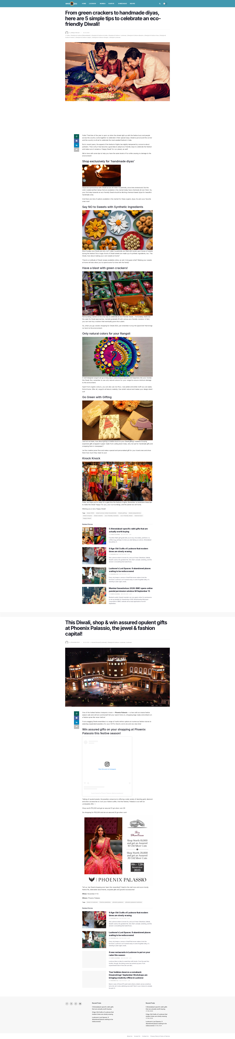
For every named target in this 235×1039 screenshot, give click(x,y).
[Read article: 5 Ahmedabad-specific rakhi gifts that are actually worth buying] (94, 535)
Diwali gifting (122, 513)
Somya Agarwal (115, 534)
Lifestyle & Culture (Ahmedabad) (80, 35)
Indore (132, 3)
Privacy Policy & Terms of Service (160, 1036)
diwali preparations (135, 513)
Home (84, 3)
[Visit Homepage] (71, 3)
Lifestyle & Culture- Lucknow (117, 35)
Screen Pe (137, 1036)
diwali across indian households (106, 513)
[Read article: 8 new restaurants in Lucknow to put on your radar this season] (94, 959)
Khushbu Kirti (75, 642)
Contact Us (145, 1036)
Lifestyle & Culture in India (99, 35)
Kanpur (111, 3)
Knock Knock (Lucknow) (99, 642)
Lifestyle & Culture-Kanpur (100, 37)
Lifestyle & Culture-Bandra (135, 35)
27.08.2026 (125, 534)
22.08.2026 (123, 980)
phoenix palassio (118, 902)
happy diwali (87, 518)
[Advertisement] (117, 117)
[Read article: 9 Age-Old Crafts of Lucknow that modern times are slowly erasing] (94, 555)
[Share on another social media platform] (76, 149)
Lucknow (92, 3)
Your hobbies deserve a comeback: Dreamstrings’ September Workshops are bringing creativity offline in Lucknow (128, 975)
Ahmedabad (122, 3)
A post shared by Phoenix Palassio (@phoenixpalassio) (107, 793)
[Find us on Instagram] (75, 1003)
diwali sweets (98, 515)
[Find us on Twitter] (71, 1003)
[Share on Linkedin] (76, 145)
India (68, 35)
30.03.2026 (86, 32)
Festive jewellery (105, 902)
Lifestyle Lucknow (114, 37)
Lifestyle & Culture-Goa (151, 35)
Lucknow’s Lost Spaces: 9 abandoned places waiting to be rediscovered (102, 1019)
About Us (129, 1036)
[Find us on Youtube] (80, 1003)
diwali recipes (87, 515)
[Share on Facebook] (76, 141)
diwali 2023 (90, 513)
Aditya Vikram (75, 32)
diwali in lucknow (92, 902)
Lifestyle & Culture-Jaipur (83, 37)
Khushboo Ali (115, 554)
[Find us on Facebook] (67, 1003)
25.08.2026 (125, 958)
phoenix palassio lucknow (133, 902)
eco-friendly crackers (112, 515)
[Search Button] (160, 3)
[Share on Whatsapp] (76, 136)
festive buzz (139, 515)
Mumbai (102, 3)
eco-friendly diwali (127, 515)
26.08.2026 (125, 594)
